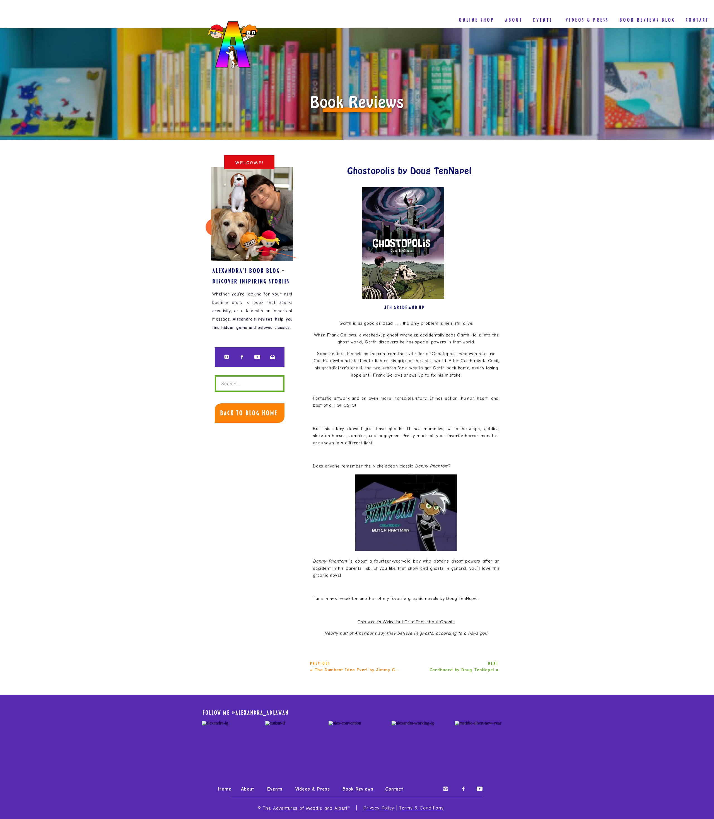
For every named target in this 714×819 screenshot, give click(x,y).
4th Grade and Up (404, 307)
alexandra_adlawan (261, 712)
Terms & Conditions (421, 808)
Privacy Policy (378, 808)
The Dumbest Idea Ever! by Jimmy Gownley (362, 669)
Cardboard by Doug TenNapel (462, 669)
